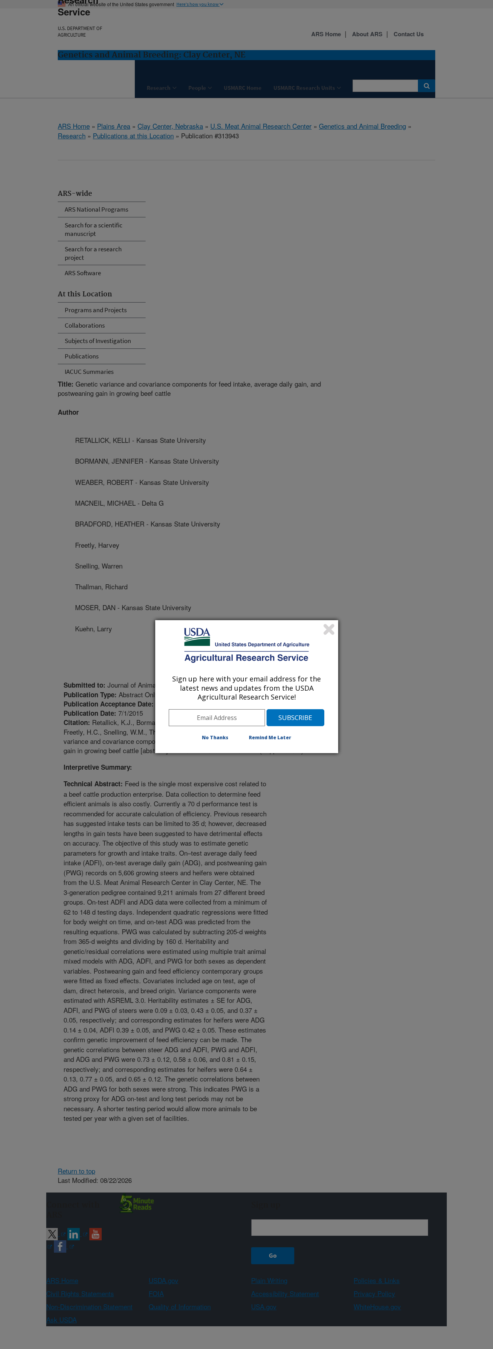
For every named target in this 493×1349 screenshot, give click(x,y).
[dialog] (246, 686)
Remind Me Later (270, 737)
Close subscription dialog (329, 629)
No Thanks (215, 737)
